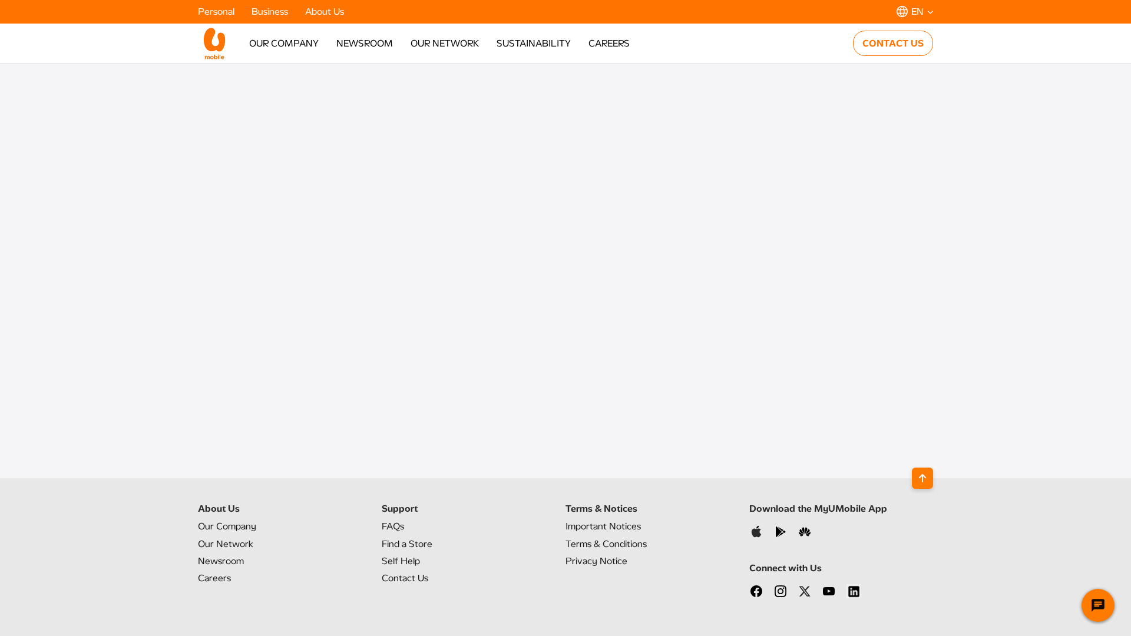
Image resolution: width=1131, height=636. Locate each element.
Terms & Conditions (606, 543)
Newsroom (221, 561)
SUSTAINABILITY (534, 43)
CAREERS (609, 43)
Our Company (227, 526)
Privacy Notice (596, 561)
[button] (915, 11)
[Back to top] (922, 478)
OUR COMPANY (284, 43)
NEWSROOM (364, 43)
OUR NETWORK (445, 43)
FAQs (393, 526)
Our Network (225, 543)
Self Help (401, 561)
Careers (214, 578)
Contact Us (405, 578)
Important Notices (603, 526)
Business (271, 11)
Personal (217, 11)
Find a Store (407, 543)
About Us (324, 11)
